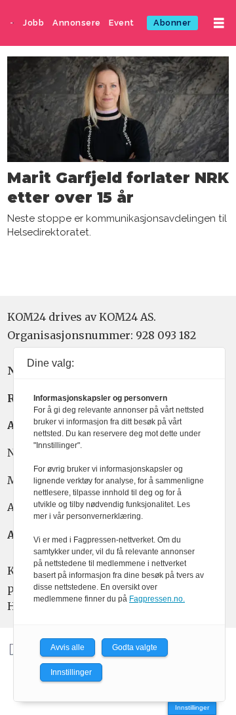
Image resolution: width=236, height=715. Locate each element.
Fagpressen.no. (157, 598)
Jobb (33, 23)
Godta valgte (134, 647)
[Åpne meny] (219, 23)
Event (121, 23)
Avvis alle (67, 647)
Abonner (172, 23)
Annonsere (76, 23)
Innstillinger (192, 707)
